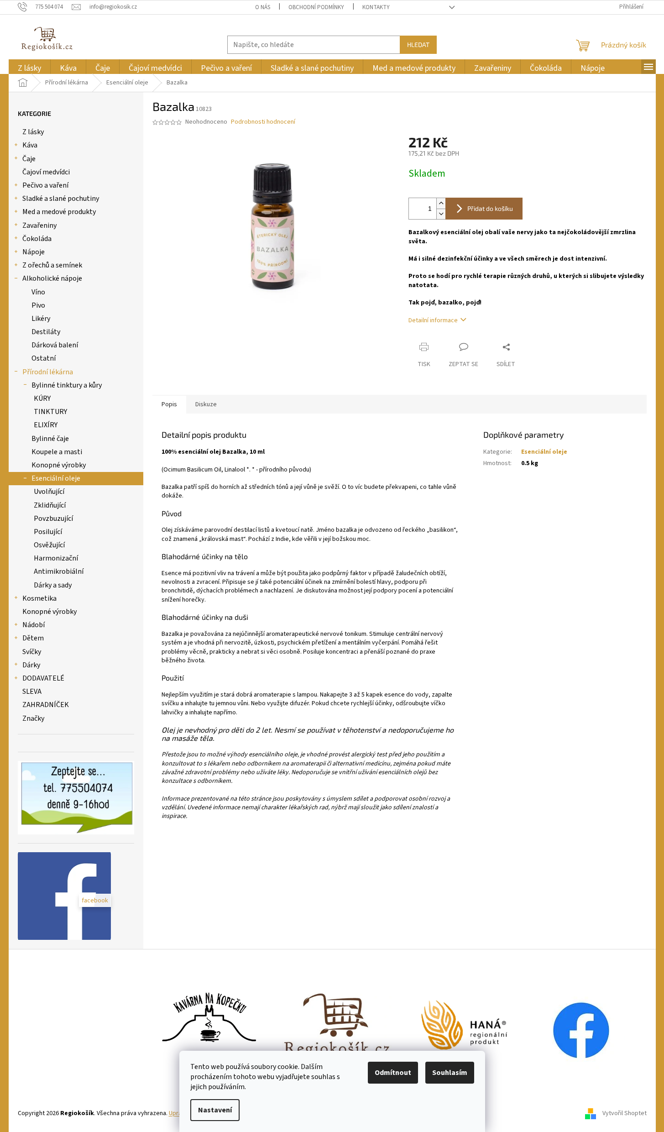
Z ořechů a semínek (52, 265)
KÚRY (42, 398)
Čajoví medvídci (46, 172)
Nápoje (33, 252)
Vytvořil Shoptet (624, 1113)
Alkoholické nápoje (52, 278)
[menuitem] (29, 68)
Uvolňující (49, 492)
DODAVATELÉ (43, 678)
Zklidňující (50, 505)
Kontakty (376, 7)
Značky (33, 718)
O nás (262, 7)
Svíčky (31, 652)
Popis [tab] (169, 404)
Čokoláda (37, 239)
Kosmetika (39, 598)
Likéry (40, 319)
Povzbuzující (53, 519)
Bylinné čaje (50, 439)
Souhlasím (449, 1073)
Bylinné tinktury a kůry (66, 385)
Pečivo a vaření (45, 185)
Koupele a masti (56, 452)
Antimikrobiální (59, 571)
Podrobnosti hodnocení (263, 122)
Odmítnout (393, 1073)
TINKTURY (50, 412)
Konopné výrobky (58, 465)
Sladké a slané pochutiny (60, 199)
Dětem (33, 638)
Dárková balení (54, 345)
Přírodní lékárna (47, 372)
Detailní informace (433, 320)
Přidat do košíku (490, 208)
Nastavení (215, 1110)
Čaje (29, 159)
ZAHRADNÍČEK (45, 705)
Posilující (48, 532)
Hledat (418, 44)
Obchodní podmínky (316, 7)
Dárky (31, 665)
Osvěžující (49, 545)
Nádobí (33, 625)
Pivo (38, 305)
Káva (29, 145)
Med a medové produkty (59, 212)
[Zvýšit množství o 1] (440, 203)
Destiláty (45, 332)
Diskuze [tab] (206, 404)
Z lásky (33, 132)
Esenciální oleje (55, 478)
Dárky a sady (53, 585)
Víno (38, 292)
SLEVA (32, 692)
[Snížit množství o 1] (440, 214)
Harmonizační (56, 558)
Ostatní (43, 358)
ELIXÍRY (46, 425)
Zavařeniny (39, 225)
